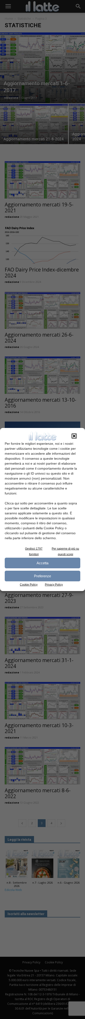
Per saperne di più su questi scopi (65, 551)
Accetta (42, 563)
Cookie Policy (29, 584)
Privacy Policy (54, 584)
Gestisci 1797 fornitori (33, 551)
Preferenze (42, 576)
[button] (74, 436)
